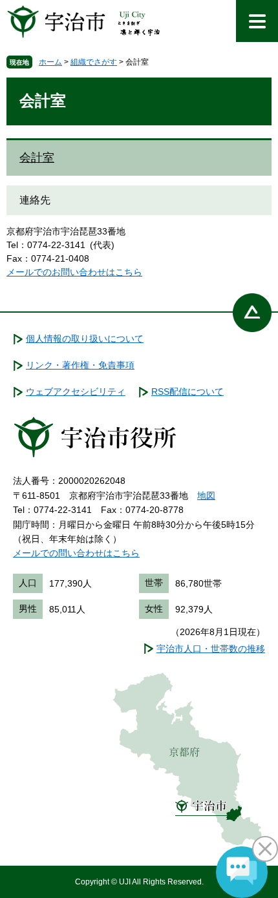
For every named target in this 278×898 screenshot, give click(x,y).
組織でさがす (93, 62)
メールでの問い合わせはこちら (76, 553)
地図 (206, 495)
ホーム (50, 62)
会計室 (36, 157)
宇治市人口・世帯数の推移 (210, 648)
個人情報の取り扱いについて (85, 338)
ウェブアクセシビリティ (75, 391)
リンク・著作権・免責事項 (80, 365)
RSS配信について (187, 391)
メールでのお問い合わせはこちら (74, 272)
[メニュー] (257, 21)
